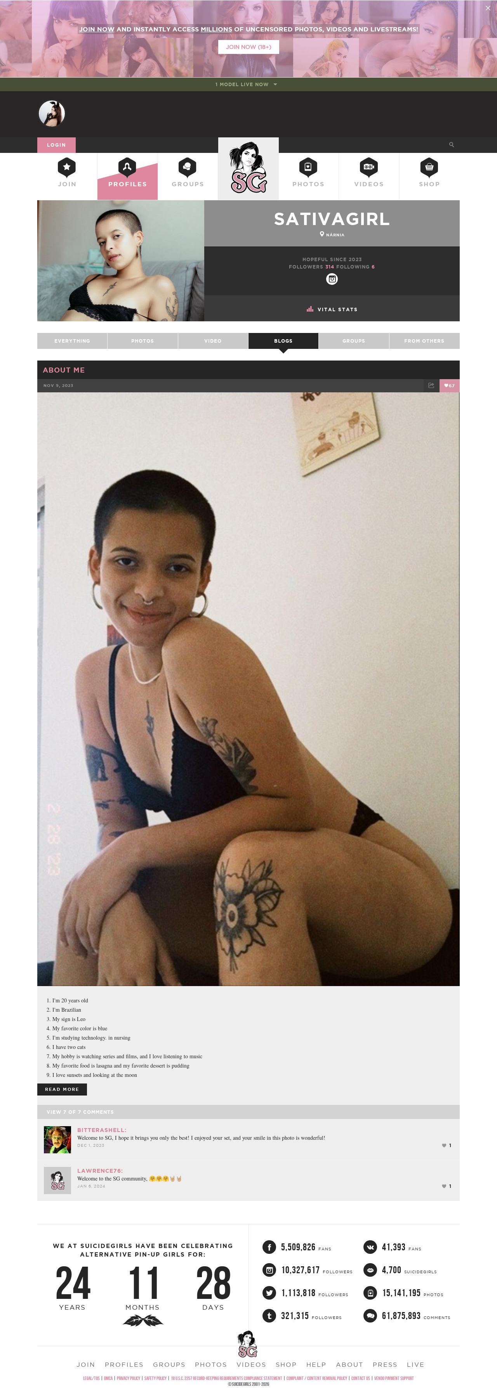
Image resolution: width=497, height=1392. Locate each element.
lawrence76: (100, 1171)
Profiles (127, 183)
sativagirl (332, 219)
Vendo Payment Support (394, 1378)
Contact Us (360, 1378)
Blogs (283, 340)
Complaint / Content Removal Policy (317, 1378)
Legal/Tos (91, 1378)
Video (213, 340)
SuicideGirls (248, 144)
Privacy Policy (128, 1378)
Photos (308, 183)
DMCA (108, 1378)
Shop (429, 183)
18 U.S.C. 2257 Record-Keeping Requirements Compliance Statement (226, 1378)
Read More (62, 1089)
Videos (369, 183)
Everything (72, 340)
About (349, 1364)
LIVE (416, 1364)
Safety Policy (155, 1378)
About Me (64, 370)
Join (67, 183)
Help (316, 1364)
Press (385, 1364)
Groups (188, 183)
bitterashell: (102, 1130)
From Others (424, 340)
